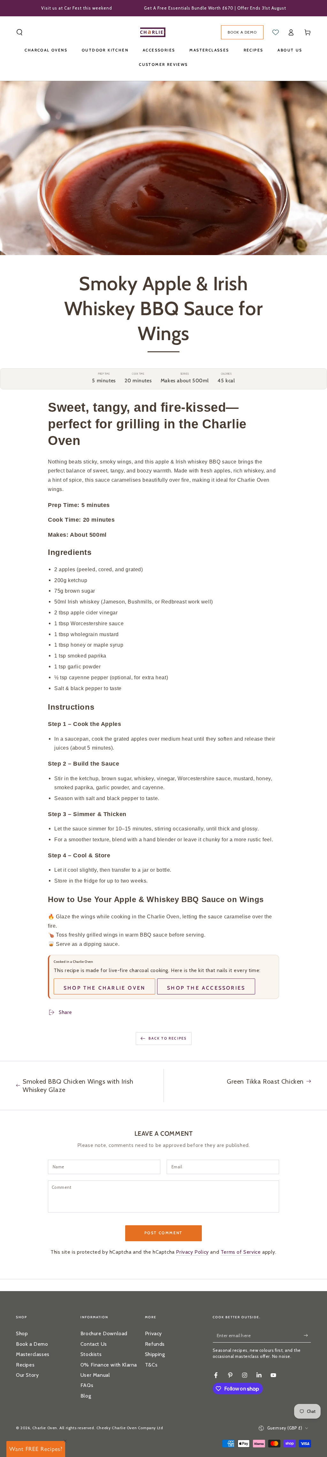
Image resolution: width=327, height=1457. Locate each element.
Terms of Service (241, 1252)
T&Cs (151, 1365)
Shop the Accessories (206, 988)
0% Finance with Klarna (108, 1365)
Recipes (25, 1365)
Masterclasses (32, 1354)
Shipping (155, 1354)
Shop (22, 1333)
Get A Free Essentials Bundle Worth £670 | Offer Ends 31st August (215, 8)
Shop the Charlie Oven (104, 988)
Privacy (153, 1333)
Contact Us (93, 1344)
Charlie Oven (44, 1427)
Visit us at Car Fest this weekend (76, 8)
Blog (85, 1396)
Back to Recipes (167, 1038)
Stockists (91, 1354)
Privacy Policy (192, 1252)
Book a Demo (32, 1344)
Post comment (163, 1232)
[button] (19, 32)
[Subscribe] (307, 1335)
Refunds (155, 1344)
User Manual (95, 1375)
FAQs (86, 1385)
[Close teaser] (65, 1441)
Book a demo (242, 32)
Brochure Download (103, 1333)
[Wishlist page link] (275, 32)
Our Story (27, 1375)
